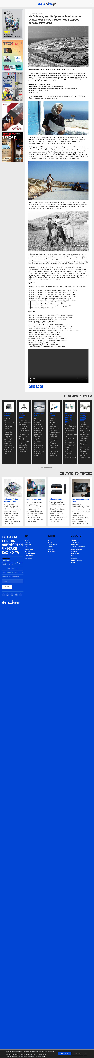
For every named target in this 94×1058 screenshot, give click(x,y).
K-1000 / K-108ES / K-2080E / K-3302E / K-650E (69, 417)
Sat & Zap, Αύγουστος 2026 (80, 500)
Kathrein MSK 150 (7, 414)
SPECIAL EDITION (29, 549)
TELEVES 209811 (53, 414)
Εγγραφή (7, 587)
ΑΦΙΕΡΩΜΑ (73, 540)
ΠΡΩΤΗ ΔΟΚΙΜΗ (75, 554)
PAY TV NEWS (51, 551)
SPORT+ (50, 542)
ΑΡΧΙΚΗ (27, 540)
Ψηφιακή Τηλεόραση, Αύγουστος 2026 (12, 500)
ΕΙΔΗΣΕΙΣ (27, 542)
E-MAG (26, 547)
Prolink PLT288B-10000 (22, 415)
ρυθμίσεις (41, 1056)
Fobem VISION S (56, 499)
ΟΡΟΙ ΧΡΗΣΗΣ (28, 558)
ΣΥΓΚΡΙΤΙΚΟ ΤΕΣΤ (75, 542)
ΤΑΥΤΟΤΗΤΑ (27, 551)
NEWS (49, 540)
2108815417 (11, 569)
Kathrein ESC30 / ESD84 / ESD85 (83, 416)
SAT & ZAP (50, 547)
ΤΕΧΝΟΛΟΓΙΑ (74, 558)
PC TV (72, 556)
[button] (91, 3)
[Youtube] (16, 594)
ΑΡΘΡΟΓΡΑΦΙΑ (28, 545)
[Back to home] (47, 3)
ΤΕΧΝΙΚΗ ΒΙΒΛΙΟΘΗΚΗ (76, 549)
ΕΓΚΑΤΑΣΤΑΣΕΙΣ (75, 551)
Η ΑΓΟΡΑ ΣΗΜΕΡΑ (52, 545)
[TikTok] (7, 594)
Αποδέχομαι (64, 1054)
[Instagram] (11, 594)
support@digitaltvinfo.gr (11, 572)
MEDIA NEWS (51, 549)
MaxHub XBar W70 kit (39, 414)
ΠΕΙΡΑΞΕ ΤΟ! (74, 562)
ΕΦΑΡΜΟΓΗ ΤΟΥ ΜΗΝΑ (76, 560)
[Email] (20, 594)
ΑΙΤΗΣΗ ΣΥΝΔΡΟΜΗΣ (30, 554)
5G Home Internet (34, 499)
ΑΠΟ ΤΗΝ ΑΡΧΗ (74, 545)
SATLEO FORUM (29, 556)
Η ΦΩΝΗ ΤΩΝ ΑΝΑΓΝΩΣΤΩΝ (78, 547)
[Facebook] (3, 594)
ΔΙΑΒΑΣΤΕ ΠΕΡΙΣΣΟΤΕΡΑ (47, 468)
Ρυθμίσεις (77, 1054)
